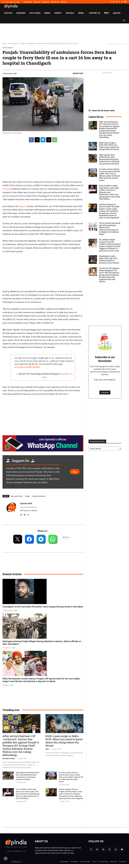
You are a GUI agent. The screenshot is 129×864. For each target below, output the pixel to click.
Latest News (96, 116)
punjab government (39, 496)
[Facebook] (110, 1)
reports (22, 206)
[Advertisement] (48, 813)
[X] (119, 1)
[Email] (48, 139)
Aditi (47, 749)
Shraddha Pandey (9, 758)
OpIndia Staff (78, 73)
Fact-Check (6, 732)
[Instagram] (113, 1)
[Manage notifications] (6, 858)
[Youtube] (125, 1)
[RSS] (116, 1)
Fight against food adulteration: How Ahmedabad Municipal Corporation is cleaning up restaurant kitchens (27, 776)
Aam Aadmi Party (16, 496)
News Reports (13, 43)
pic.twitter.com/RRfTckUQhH (27, 367)
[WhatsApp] (122, 1)
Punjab (6, 188)
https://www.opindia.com (28, 507)
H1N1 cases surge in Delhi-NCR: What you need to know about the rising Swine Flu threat (64, 741)
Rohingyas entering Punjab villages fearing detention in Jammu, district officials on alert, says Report (42, 642)
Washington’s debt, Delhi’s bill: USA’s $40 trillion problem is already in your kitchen (109, 260)
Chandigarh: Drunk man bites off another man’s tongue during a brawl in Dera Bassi (43, 606)
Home (5, 43)
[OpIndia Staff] (11, 508)
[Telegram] (42, 139)
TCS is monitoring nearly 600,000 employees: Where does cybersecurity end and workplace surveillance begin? (109, 228)
